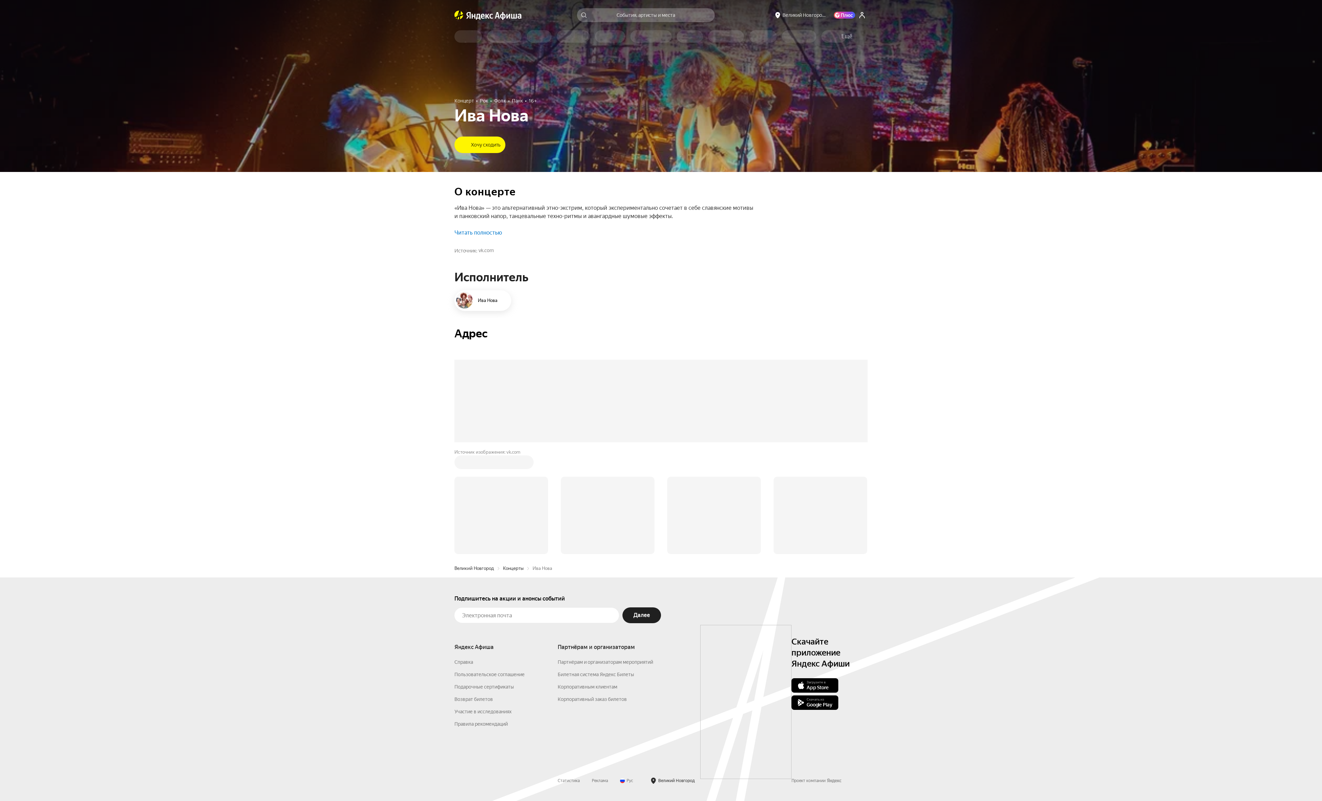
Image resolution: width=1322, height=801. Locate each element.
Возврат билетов (473, 699)
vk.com (486, 250)
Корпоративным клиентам (587, 687)
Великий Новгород (474, 568)
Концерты (513, 568)
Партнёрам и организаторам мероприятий (605, 662)
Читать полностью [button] (478, 232)
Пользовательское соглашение (489, 674)
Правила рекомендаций (481, 724)
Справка (463, 662)
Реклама (600, 780)
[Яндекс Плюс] (844, 15)
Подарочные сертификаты (484, 687)
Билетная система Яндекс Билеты (596, 674)
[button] (847, 36)
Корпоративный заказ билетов (592, 699)
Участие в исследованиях (483, 711)
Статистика (569, 780)
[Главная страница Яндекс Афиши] (458, 15)
